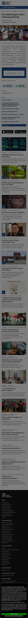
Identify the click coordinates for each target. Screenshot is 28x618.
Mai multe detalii (20, 591)
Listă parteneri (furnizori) (4, 611)
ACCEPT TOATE (14, 614)
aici (14, 597)
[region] (14, 600)
